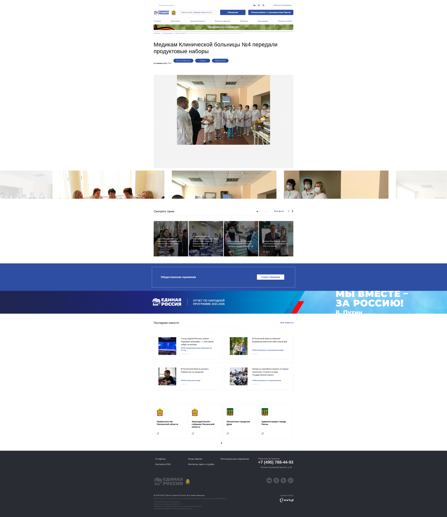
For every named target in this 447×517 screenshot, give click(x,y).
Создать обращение (270, 277)
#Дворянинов (220, 61)
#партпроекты (262, 350)
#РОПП (183, 380)
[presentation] (159, 121)
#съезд (183, 350)
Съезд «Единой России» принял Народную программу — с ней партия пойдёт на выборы (197, 342)
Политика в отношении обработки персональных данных (178, 506)
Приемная (244, 21)
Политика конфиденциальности (167, 504)
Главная (157, 33)
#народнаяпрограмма (193, 348)
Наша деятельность (197, 21)
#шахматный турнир (193, 380)
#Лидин (203, 61)
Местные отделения (222, 21)
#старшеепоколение (274, 380)
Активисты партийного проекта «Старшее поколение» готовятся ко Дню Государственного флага (270, 372)
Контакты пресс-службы (201, 464)
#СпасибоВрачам (183, 61)
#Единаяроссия (206, 348)
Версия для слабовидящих (282, 5)
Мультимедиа (263, 21)
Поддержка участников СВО (223, 27)
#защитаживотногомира (275, 350)
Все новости (286, 323)
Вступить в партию (285, 21)
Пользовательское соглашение (167, 502)
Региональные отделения (235, 459)
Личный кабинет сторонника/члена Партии (271, 12)
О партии (157, 21)
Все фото (279, 211)
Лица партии (175, 21)
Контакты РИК (163, 464)
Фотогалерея (181, 33)
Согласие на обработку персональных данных (173, 509)
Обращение (233, 12)
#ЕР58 (183, 348)
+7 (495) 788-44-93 (275, 462)
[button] (257, 211)
